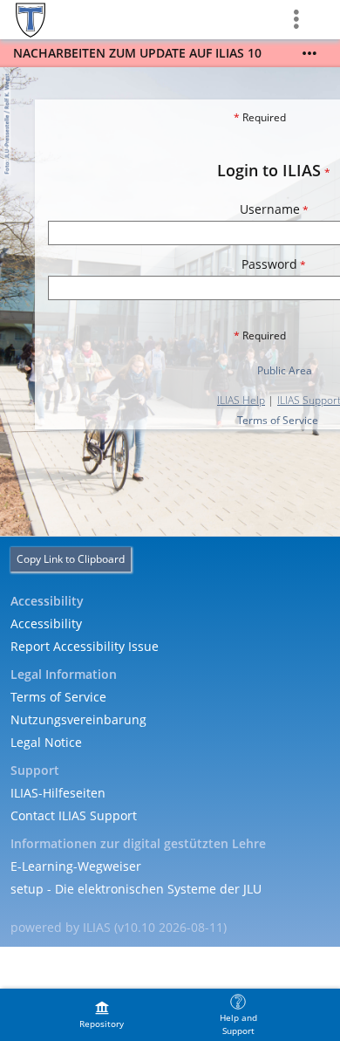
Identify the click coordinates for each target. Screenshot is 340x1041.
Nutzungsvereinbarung (78, 719)
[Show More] (309, 53)
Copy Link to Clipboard (71, 558)
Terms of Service (277, 420)
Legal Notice (46, 742)
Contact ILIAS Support (73, 815)
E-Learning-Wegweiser (75, 866)
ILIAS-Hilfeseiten (57, 792)
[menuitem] (102, 1015)
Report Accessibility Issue (84, 646)
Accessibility (46, 623)
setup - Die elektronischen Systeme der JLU (136, 888)
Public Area (284, 370)
